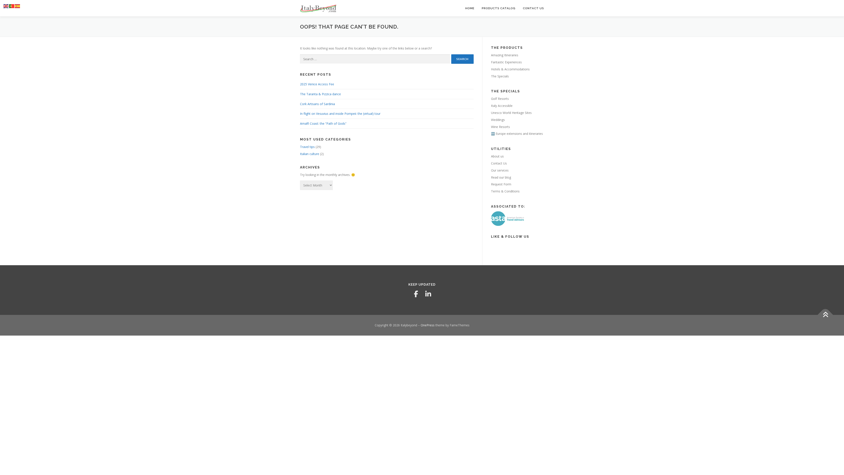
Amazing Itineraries (504, 55)
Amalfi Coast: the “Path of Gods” (323, 123)
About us (497, 156)
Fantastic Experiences (506, 62)
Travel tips (307, 147)
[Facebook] (416, 294)
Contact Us (533, 8)
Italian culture (309, 154)
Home (469, 8)
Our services (500, 170)
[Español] (17, 6)
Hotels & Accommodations (510, 69)
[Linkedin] (428, 294)
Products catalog (498, 8)
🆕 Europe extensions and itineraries (517, 134)
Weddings (498, 120)
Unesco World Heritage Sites (511, 113)
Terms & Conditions (505, 191)
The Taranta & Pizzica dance (320, 94)
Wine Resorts (500, 127)
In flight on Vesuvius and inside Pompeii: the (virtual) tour (340, 113)
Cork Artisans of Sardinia (317, 104)
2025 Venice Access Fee (317, 84)
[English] (6, 6)
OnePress (428, 325)
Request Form (501, 184)
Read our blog (501, 177)
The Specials (500, 76)
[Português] (12, 6)
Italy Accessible (502, 106)
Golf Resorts (500, 99)
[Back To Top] (825, 315)
